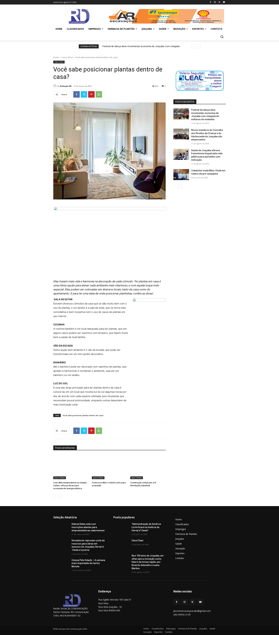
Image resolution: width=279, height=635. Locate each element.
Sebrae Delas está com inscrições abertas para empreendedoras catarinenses (88, 527)
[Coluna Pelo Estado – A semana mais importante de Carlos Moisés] (61, 564)
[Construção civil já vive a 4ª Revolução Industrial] (148, 466)
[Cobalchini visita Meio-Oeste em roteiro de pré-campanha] (181, 174)
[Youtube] (224, 2)
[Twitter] (219, 2)
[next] (198, 46)
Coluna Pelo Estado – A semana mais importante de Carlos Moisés (88, 563)
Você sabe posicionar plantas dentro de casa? (83, 415)
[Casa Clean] (121, 544)
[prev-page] (55, 496)
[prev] (193, 46)
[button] (222, 36)
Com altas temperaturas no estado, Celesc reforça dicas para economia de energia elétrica (70, 485)
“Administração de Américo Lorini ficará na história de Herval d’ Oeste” (146, 527)
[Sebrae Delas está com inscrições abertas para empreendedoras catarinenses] (61, 528)
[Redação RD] (55, 86)
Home (56, 57)
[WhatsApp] (99, 94)
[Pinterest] (91, 94)
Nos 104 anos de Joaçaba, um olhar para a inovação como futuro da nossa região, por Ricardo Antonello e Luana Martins (148, 561)
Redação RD (66, 86)
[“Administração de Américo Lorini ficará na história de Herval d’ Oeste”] (121, 528)
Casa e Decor (67, 57)
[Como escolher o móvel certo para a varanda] (109, 466)
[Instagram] (215, 2)
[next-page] (60, 496)
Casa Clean (137, 540)
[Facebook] (210, 2)
